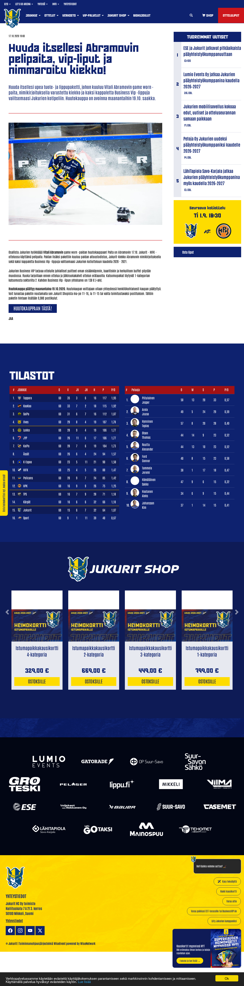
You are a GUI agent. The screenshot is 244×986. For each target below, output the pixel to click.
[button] (7, 625)
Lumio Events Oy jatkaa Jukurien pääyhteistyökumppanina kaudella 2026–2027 (211, 80)
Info (54, 4)
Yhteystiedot (70, 4)
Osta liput (188, 252)
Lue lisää (84, 981)
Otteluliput (231, 15)
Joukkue (32, 15)
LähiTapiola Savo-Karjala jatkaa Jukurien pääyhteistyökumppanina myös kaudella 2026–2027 (211, 177)
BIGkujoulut (141, 15)
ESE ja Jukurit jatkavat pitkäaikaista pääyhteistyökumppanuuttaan (212, 51)
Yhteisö (42, 4)
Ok (227, 978)
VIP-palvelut (92, 15)
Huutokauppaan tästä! (33, 308)
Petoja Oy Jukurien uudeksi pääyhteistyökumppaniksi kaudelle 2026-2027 (211, 144)
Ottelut (50, 15)
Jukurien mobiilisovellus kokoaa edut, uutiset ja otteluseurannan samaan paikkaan (209, 112)
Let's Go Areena (23, 4)
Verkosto (69, 15)
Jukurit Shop (117, 15)
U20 (6, 4)
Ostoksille (37, 681)
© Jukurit (11, 943)
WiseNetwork (88, 943)
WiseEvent (60, 943)
